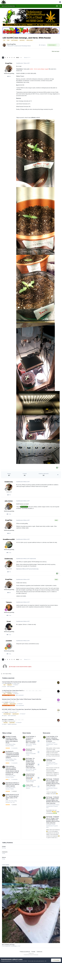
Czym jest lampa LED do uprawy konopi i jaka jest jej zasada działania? (19, 681)
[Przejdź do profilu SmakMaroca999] (9, 544)
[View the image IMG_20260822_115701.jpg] (31, 904)
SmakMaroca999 (9, 539)
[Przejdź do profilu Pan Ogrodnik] (58, 682)
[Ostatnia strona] (21, 58)
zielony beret (29, 752)
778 (9, 494)
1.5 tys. (9, 634)
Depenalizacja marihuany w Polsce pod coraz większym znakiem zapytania (12, 784)
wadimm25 (7, 946)
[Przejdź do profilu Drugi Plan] (4, 45)
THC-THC (11, 800)
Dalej (17, 57)
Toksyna (9, 602)
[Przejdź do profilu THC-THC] (3, 795)
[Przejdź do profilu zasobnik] (9, 646)
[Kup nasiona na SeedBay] (31, 30)
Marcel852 (28, 786)
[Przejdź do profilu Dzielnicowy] (9, 487)
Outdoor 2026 (29, 785)
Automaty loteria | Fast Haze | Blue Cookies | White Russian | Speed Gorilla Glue (21, 699)
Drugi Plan (13, 44)
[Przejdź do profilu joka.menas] (9, 506)
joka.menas (9, 501)
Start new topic (55, 51)
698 (9, 76)
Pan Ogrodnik (8, 683)
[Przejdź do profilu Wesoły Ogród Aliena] (24, 775)
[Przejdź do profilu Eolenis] (58, 700)
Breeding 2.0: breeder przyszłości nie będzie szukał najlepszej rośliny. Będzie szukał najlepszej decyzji (12, 739)
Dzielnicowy (9, 482)
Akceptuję (56, 960)
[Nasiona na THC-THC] (31, 17)
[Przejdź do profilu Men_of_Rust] (24, 737)
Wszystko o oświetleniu (8, 719)
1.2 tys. (9, 514)
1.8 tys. (9, 653)
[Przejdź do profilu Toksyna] (9, 607)
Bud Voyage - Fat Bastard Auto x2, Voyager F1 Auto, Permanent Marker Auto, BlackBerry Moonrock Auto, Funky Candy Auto (30, 763)
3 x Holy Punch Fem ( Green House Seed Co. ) (13, 690)
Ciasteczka (39, 951)
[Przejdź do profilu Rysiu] (58, 720)
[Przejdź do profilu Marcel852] (24, 786)
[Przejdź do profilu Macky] (3, 737)
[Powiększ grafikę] (35, 153)
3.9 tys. (9, 552)
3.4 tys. (9, 615)
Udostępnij (42, 45)
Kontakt (33, 951)
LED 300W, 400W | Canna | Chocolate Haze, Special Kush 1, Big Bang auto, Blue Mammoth (24, 709)
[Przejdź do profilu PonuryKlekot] (58, 691)
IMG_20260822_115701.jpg (8, 944)
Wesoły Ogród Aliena (31, 780)
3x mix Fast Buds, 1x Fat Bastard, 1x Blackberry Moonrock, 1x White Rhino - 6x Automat (31, 739)
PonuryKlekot (8, 692)
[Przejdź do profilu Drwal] (9, 626)
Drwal (9, 621)
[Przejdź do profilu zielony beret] (24, 749)
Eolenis (6, 702)
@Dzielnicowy (24, 506)
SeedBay (11, 759)
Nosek (6, 712)
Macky (10, 744)
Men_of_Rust (29, 744)
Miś (6, 721)
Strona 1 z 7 (27, 57)
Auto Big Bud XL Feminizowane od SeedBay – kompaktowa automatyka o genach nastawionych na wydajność (12, 754)
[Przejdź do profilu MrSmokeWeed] (58, 710)
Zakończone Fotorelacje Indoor (23, 45)
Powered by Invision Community (31, 954)
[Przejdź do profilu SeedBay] (3, 752)
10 (17, 711)
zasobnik (9, 640)
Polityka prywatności (25, 951)
